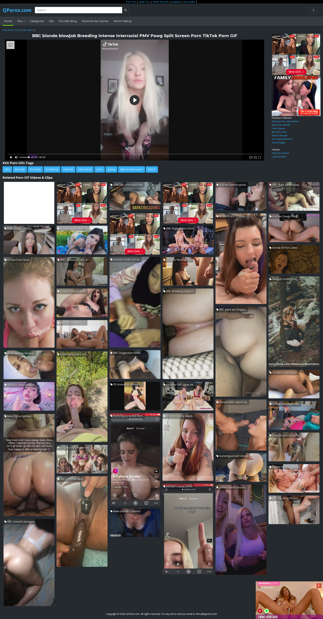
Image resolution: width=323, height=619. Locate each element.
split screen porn (131, 169)
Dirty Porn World (281, 124)
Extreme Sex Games (95, 21)
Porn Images (279, 142)
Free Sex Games (281, 153)
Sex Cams (28, 30)
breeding (52, 169)
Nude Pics (144, 1)
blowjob (35, 169)
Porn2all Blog (68, 21)
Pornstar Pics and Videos (285, 121)
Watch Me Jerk (160, 1)
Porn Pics (131, 1)
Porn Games (278, 128)
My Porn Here (279, 132)
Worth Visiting (122, 21)
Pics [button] (20, 21)
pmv (100, 169)
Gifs (51, 21)
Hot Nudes (189, 1)
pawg (111, 169)
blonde (20, 169)
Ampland (176, 1)
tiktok (152, 169)
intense (68, 169)
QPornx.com (17, 10)
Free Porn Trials (11, 30)
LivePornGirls (279, 156)
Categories (37, 21)
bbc (7, 169)
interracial (85, 169)
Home (8, 21)
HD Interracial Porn (282, 139)
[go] (125, 10)
